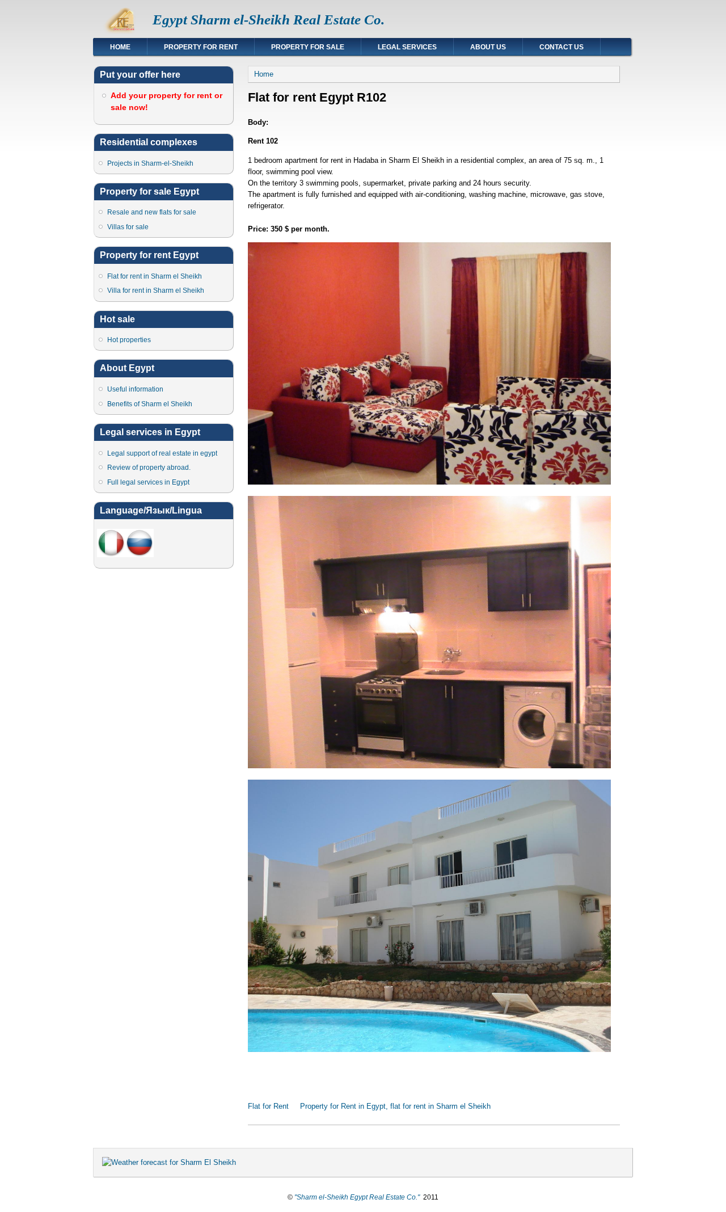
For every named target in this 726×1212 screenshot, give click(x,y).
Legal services (407, 47)
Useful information (135, 389)
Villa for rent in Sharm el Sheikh (155, 290)
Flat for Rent (268, 1106)
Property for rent (201, 47)
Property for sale (307, 47)
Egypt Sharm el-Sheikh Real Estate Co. (269, 19)
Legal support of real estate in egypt (162, 453)
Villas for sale (128, 227)
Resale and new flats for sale (151, 212)
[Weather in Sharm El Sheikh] (169, 1162)
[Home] (123, 31)
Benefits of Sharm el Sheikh (149, 404)
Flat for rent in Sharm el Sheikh (154, 276)
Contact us (561, 47)
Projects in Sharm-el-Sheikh (150, 163)
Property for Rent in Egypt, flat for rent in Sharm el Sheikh (395, 1106)
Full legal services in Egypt (148, 482)
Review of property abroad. (149, 468)
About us (488, 47)
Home (120, 47)
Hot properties (129, 340)
